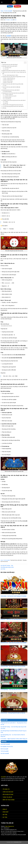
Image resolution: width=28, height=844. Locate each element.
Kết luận (4, 108)
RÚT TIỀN (5, 817)
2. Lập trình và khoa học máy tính (10, 95)
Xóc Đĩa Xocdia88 (5, 753)
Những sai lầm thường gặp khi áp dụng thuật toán (13, 104)
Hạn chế (6, 103)
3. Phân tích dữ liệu (7, 97)
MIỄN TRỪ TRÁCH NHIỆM (8, 799)
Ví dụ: (5, 85)
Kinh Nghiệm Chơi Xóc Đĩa (7, 746)
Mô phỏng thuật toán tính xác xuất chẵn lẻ (10, 90)
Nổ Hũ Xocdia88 (4, 749)
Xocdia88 (3, 776)
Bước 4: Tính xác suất (8, 82)
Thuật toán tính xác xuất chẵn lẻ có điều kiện (11, 87)
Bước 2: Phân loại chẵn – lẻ (9, 79)
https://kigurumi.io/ (9, 826)
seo (15, 19)
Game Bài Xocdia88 (5, 744)
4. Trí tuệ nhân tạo (7, 98)
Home (2, 11)
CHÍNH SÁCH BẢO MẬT (8, 792)
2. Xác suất (6, 69)
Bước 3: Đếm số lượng (8, 81)
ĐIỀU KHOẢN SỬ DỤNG (8, 794)
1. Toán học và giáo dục (8, 94)
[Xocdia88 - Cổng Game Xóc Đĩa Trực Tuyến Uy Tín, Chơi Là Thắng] (14, 2)
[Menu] (2, 2)
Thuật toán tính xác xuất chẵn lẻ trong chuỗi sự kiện (12, 84)
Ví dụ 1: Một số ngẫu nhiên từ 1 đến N (11, 75)
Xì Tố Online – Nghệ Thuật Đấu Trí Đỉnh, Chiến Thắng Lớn (14, 738)
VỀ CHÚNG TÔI (6, 789)
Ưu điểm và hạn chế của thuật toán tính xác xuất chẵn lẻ (14, 100)
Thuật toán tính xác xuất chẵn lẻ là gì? (10, 64)
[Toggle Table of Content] (24, 63)
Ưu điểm (6, 101)
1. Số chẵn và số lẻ (7, 67)
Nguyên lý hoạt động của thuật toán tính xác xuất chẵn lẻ (13, 70)
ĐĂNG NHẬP (5, 812)
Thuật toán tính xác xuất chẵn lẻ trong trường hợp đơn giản (14, 73)
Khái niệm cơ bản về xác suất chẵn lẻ (9, 66)
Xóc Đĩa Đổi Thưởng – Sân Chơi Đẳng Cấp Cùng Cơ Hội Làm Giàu (7, 567)
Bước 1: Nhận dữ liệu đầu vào (9, 78)
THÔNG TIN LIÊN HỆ (7, 797)
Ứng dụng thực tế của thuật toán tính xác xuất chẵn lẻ (13, 93)
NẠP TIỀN (5, 814)
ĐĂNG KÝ (5, 809)
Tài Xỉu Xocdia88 (8, 11)
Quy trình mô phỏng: (8, 91)
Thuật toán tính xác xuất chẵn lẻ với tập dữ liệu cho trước (13, 76)
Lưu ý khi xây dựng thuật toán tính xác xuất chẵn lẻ (13, 106)
